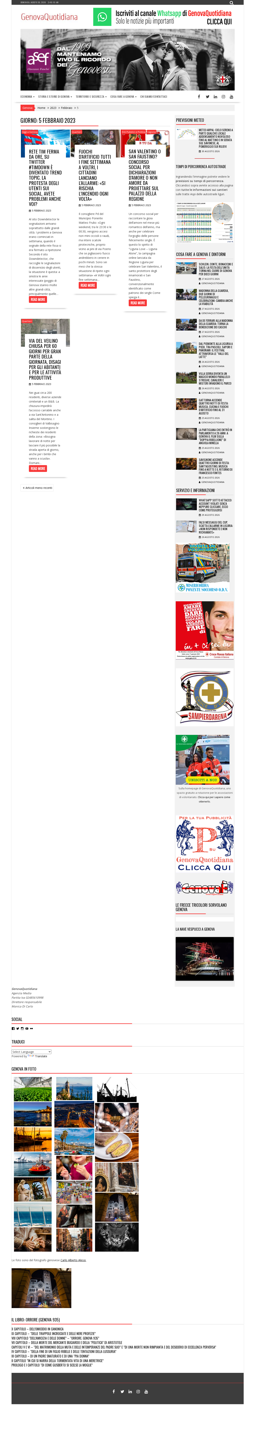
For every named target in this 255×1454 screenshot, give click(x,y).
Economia (26, 96)
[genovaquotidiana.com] (128, 89)
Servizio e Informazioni (195, 490)
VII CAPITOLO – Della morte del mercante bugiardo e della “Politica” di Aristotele (67, 1342)
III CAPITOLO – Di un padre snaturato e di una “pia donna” (50, 1356)
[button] (33, 1089)
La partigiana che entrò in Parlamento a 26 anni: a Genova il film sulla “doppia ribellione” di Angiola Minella (215, 436)
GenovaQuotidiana (212, 283)
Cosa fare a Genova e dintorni (201, 254)
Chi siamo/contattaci (153, 96)
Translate (41, 1056)
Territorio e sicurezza (90, 96)
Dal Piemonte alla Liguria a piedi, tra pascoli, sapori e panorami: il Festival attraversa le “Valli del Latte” (216, 350)
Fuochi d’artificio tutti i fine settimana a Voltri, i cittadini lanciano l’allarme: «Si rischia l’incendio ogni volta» (95, 175)
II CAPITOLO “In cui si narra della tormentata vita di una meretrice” (58, 1360)
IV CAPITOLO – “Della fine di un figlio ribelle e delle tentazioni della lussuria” (64, 1351)
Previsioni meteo (190, 120)
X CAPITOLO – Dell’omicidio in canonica (38, 1329)
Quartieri (77, 131)
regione (151, 131)
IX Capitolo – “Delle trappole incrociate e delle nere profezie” (54, 1333)
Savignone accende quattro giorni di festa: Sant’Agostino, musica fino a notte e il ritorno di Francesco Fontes (215, 466)
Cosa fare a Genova (122, 96)
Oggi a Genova (30, 131)
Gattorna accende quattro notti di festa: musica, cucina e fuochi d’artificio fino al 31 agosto (214, 406)
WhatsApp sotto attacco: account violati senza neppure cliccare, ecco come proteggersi (215, 505)
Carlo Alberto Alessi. (73, 1260)
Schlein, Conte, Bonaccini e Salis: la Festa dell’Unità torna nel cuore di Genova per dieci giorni (216, 269)
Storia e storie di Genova (54, 96)
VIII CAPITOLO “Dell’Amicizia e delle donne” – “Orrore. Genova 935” (55, 1338)
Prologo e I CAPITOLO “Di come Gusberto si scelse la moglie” (52, 1365)
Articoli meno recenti (39, 488)
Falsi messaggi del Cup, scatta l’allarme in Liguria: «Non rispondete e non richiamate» (216, 527)
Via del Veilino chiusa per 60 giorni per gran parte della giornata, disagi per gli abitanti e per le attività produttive (45, 359)
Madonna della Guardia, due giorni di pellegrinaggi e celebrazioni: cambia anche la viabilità (216, 297)
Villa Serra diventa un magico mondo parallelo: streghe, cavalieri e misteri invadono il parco (215, 378)
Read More (38, 299)
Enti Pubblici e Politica (133, 131)
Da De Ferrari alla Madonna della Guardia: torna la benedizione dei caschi (216, 323)
